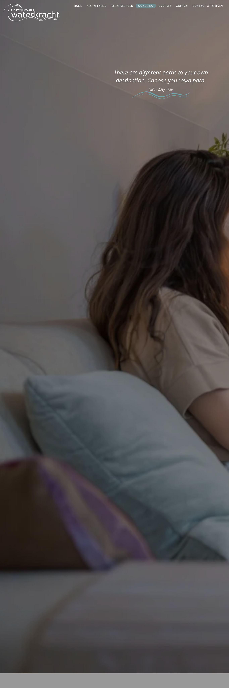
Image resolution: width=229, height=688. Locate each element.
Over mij (164, 6)
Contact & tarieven (207, 6)
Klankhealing (97, 6)
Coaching (145, 6)
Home (78, 6)
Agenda (181, 6)
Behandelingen (122, 6)
